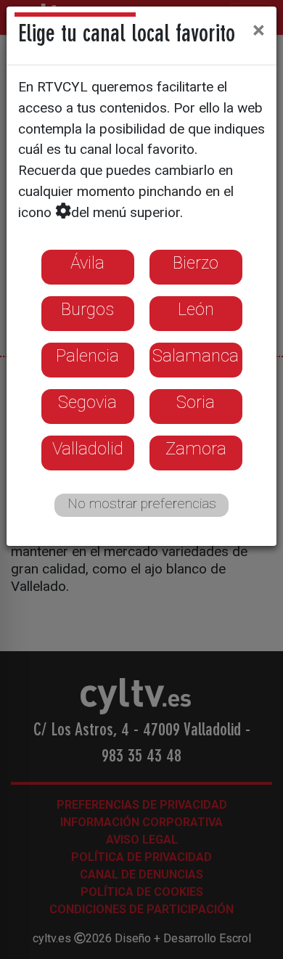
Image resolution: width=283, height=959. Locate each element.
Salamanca (195, 356)
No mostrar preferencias (141, 503)
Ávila (87, 263)
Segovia (87, 402)
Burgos (87, 309)
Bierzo (195, 263)
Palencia (87, 356)
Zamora (195, 448)
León (196, 309)
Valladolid (87, 448)
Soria (195, 402)
